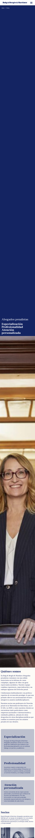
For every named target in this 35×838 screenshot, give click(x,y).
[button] (31, 3)
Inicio (3, 8)
